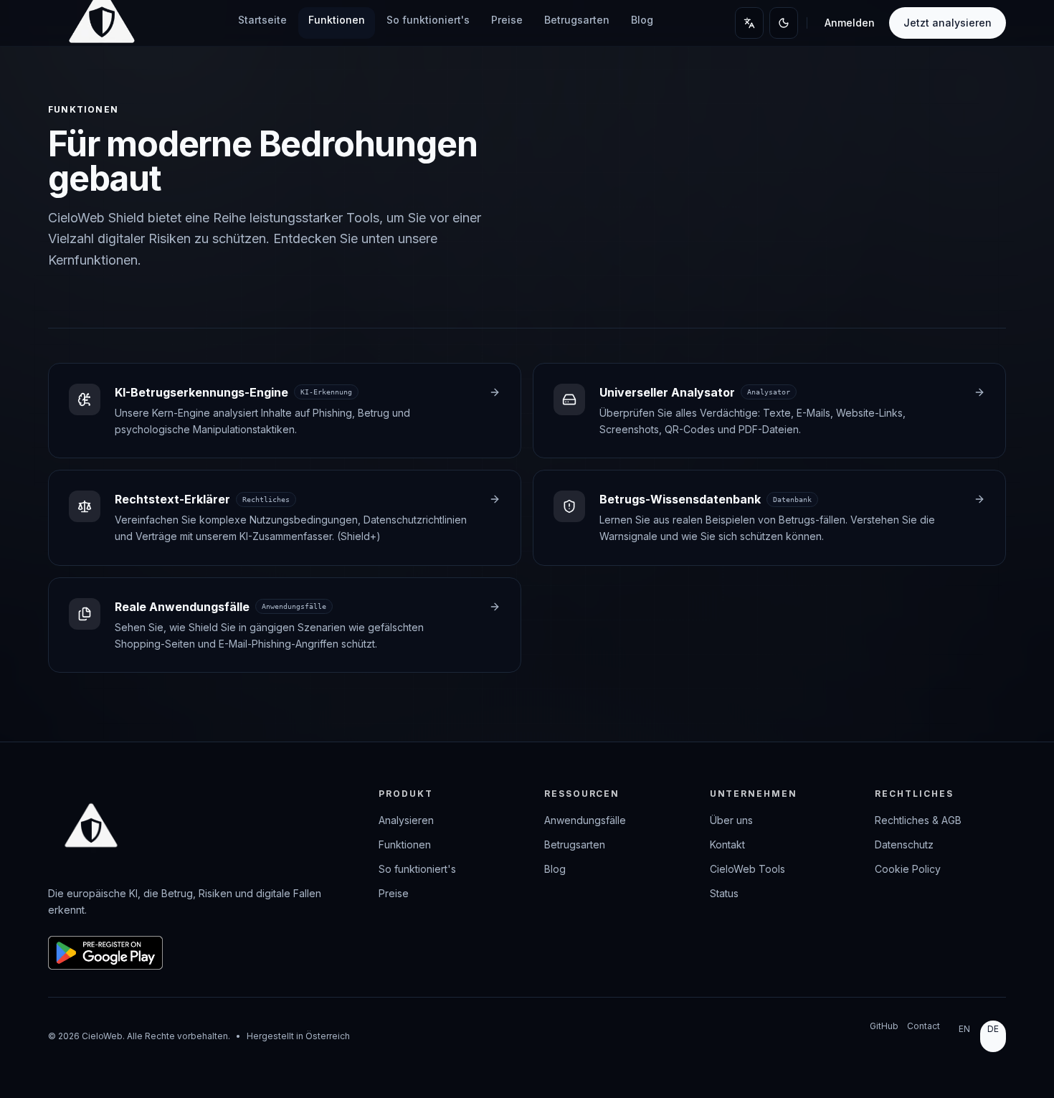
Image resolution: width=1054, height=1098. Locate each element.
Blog (642, 20)
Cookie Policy (908, 869)
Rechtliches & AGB (918, 820)
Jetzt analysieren (947, 22)
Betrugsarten (576, 20)
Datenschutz (904, 844)
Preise (507, 20)
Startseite (262, 20)
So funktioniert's (428, 20)
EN (964, 1028)
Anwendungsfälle (585, 820)
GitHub (884, 1026)
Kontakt (727, 844)
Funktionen (336, 20)
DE (993, 1028)
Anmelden (850, 22)
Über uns (731, 820)
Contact (923, 1026)
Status (724, 893)
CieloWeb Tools (747, 869)
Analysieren (406, 820)
